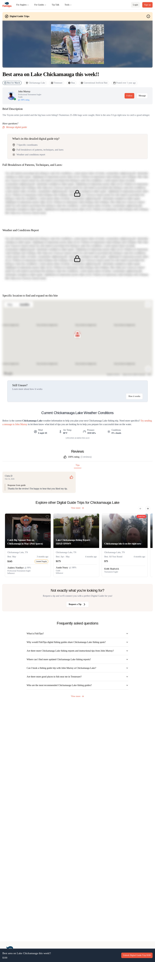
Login (135, 5)
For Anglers (21, 5)
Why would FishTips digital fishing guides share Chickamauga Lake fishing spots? (66, 642)
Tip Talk (55, 5)
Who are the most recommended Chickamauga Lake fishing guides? (59, 685)
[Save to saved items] (47, 517)
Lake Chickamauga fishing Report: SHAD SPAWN (73, 542)
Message (142, 96)
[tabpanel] (77, 482)
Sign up (147, 5)
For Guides (39, 5)
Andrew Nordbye (15, 567)
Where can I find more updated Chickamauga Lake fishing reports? (59, 659)
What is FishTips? (35, 633)
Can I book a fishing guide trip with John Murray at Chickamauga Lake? (61, 668)
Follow (129, 96)
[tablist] (77, 466)
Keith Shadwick (111, 568)
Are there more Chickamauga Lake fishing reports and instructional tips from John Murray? (70, 650)
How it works (134, 396)
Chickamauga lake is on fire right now (122, 543)
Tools (67, 5)
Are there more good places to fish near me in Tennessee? (54, 676)
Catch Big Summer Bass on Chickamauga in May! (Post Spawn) (25, 542)
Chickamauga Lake (37, 83)
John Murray (24, 91)
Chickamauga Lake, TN (17, 552)
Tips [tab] (77, 465)
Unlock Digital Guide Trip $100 (137, 955)
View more (75, 508)
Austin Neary (62, 567)
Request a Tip (75, 604)
